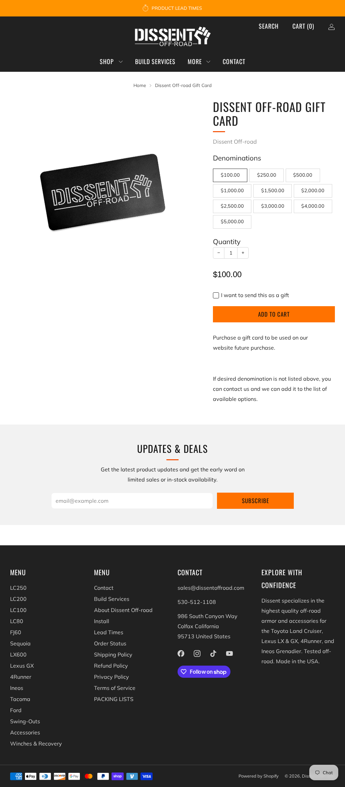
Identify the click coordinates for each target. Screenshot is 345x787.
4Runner (20, 676)
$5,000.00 (232, 221)
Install (101, 621)
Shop (107, 61)
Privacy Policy (111, 676)
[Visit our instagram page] (197, 653)
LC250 (18, 587)
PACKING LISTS (113, 699)
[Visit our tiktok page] (213, 653)
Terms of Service (114, 687)
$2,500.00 (232, 206)
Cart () (303, 26)
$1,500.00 (272, 190)
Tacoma (20, 699)
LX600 (18, 654)
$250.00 (266, 175)
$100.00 (230, 175)
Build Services (155, 61)
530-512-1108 (197, 602)
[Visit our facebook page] (181, 653)
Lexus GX (22, 665)
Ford (16, 710)
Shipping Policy (113, 654)
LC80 (16, 621)
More (195, 61)
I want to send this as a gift (255, 295)
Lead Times (108, 632)
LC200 (18, 598)
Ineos (16, 687)
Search (269, 26)
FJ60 (15, 632)
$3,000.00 (272, 206)
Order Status (110, 643)
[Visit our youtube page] (229, 653)
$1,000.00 (232, 190)
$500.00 (302, 175)
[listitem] (172, 8)
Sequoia (20, 643)
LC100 (18, 610)
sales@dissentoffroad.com (211, 587)
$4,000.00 (312, 206)
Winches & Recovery (36, 743)
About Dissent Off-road (123, 610)
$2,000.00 (312, 190)
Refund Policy (111, 665)
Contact (234, 61)
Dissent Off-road (235, 141)
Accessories (25, 732)
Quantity (227, 241)
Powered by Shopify (259, 776)
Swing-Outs (25, 721)
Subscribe (255, 500)
